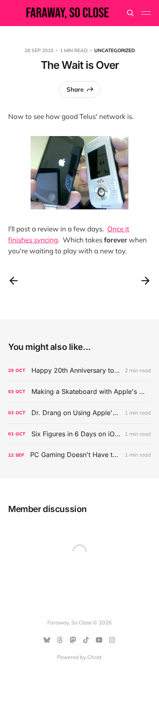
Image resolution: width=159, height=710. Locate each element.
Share (75, 89)
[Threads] (60, 640)
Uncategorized (114, 50)
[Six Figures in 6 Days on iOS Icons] (79, 434)
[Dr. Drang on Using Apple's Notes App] (79, 412)
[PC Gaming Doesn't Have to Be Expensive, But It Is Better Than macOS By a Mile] (79, 454)
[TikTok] (86, 640)
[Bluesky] (47, 640)
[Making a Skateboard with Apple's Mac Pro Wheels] (79, 391)
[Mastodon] (73, 640)
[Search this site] (130, 13)
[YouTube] (99, 640)
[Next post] (145, 281)
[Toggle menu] (146, 13)
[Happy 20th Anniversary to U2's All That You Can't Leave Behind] (79, 370)
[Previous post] (13, 281)
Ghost (94, 657)
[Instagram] (112, 640)
